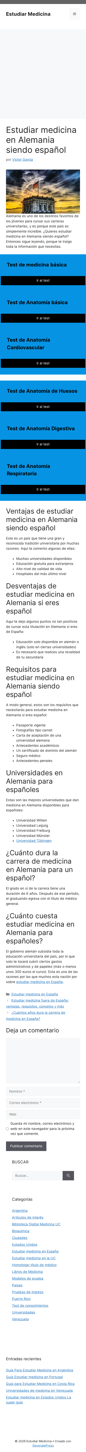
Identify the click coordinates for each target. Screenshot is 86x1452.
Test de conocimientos (30, 1306)
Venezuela (20, 1319)
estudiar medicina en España (39, 982)
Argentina (20, 1211)
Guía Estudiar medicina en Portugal (34, 1377)
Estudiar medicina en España (34, 994)
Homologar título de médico (34, 1265)
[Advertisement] (43, 74)
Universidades (23, 1312)
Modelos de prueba (27, 1278)
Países (17, 1285)
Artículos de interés (27, 1217)
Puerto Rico (21, 1299)
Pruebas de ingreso (27, 1292)
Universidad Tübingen (34, 841)
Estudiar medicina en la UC (34, 1258)
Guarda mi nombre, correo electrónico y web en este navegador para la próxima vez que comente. (42, 1129)
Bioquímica (20, 1231)
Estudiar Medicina (28, 14)
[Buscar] (68, 1176)
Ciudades (19, 1238)
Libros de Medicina (27, 1272)
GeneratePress (43, 1445)
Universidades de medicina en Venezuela (39, 1391)
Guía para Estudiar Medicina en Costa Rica (40, 1384)
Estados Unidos (24, 1245)
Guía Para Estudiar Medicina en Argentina (39, 1370)
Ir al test (43, 280)
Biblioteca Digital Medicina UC (36, 1224)
